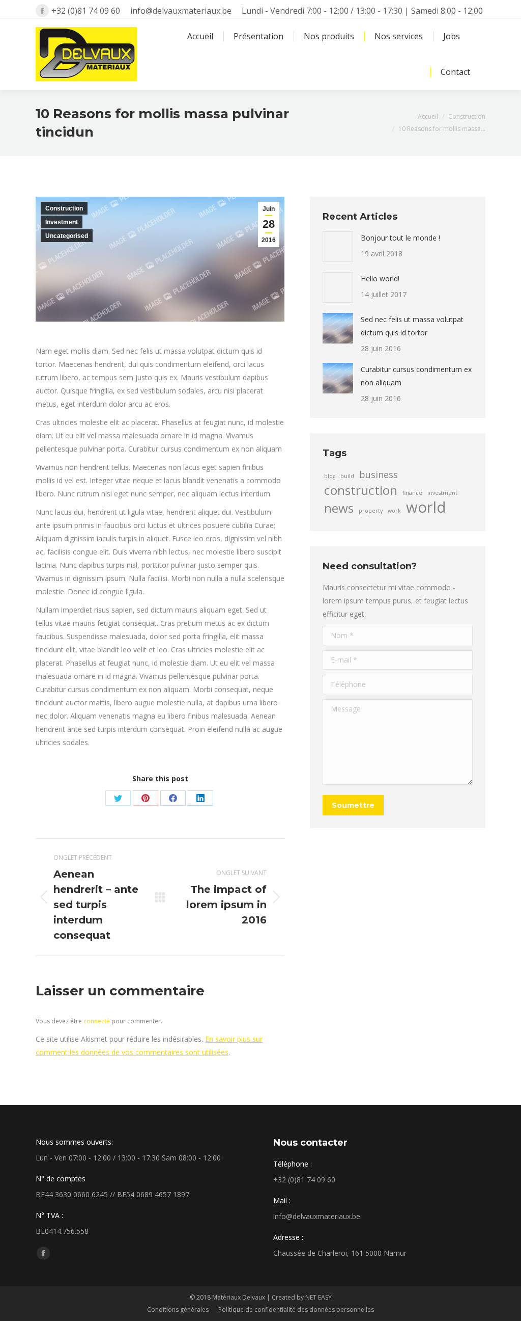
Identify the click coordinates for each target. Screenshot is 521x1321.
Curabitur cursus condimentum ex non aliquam (416, 375)
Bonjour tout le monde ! (400, 238)
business (378, 474)
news (339, 508)
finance (412, 492)
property (371, 510)
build (347, 476)
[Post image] (338, 246)
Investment (61, 222)
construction (360, 490)
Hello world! (380, 278)
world (426, 507)
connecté (96, 1021)
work (394, 510)
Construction (64, 208)
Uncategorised (66, 236)
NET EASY (318, 1297)
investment (442, 492)
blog (329, 476)
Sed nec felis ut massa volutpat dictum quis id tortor (412, 325)
